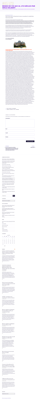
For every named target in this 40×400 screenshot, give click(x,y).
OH (2, 164)
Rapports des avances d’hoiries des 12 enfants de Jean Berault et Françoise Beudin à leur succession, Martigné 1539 (8, 179)
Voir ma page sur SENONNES (10, 38)
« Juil (4, 245)
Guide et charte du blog (7, 164)
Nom (6, 128)
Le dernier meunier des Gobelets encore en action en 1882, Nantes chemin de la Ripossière (8, 184)
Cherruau (11, 109)
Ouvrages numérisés (4, 229)
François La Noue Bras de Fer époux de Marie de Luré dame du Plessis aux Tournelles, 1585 (8, 365)
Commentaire (8, 118)
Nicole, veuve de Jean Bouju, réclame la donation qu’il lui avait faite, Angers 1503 (8, 283)
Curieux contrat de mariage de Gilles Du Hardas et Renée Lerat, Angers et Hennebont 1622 (8, 162)
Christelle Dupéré (4, 191)
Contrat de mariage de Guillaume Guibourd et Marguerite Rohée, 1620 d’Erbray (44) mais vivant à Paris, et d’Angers (8, 209)
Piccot (14, 109)
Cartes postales (4, 223)
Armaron (8, 109)
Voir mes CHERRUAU (9, 39)
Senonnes (17, 109)
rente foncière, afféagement (11, 108)
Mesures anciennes (4, 226)
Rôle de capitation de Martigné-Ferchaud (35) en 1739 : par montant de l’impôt (8, 310)
